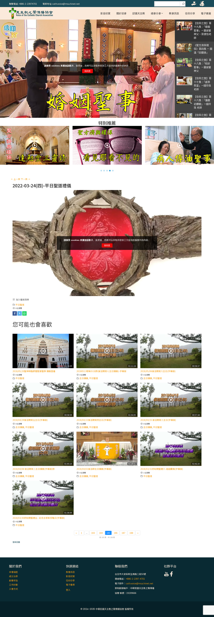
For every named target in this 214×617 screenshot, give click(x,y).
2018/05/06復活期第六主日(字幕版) (157, 371)
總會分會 (156, 13)
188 (131, 532)
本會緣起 (13, 572)
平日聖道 (20, 304)
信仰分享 (190, 13)
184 (101, 532)
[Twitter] (19, 313)
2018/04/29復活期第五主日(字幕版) (30, 419)
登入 (68, 589)
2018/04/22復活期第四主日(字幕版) (94, 419)
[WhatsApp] (24, 313)
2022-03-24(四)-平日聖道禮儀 (42, 186)
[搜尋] (183, 4)
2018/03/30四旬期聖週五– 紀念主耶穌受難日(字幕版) (39, 517)
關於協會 (121, 13)
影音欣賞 (105, 13)
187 (123, 532)
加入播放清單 (22, 299)
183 (93, 532)
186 (115, 532)
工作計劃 (13, 584)
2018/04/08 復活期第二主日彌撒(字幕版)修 (34, 468)
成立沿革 (13, 576)
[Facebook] (15, 313)
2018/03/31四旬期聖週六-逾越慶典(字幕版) (161, 468)
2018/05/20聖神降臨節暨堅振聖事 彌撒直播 (34, 371)
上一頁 (15, 179)
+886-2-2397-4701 (135, 578)
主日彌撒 (83, 378)
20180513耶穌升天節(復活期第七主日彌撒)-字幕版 (101, 371)
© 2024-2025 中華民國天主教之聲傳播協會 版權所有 (107, 609)
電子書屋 (206, 13)
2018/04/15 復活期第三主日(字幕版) (158, 419)
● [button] (101, 170)
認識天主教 (138, 13)
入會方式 (13, 588)
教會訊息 (174, 13)
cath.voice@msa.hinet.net (139, 583)
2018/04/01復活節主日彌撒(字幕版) (94, 468)
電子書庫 (70, 584)
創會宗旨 (13, 580)
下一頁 (25, 179)
